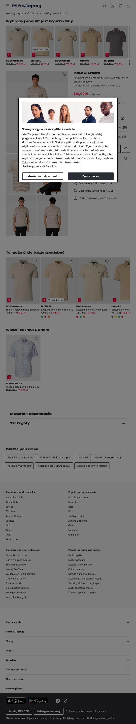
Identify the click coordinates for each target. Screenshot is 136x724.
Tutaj (25, 162)
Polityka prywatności (34, 166)
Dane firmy (52, 166)
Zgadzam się (90, 176)
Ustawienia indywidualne (43, 176)
